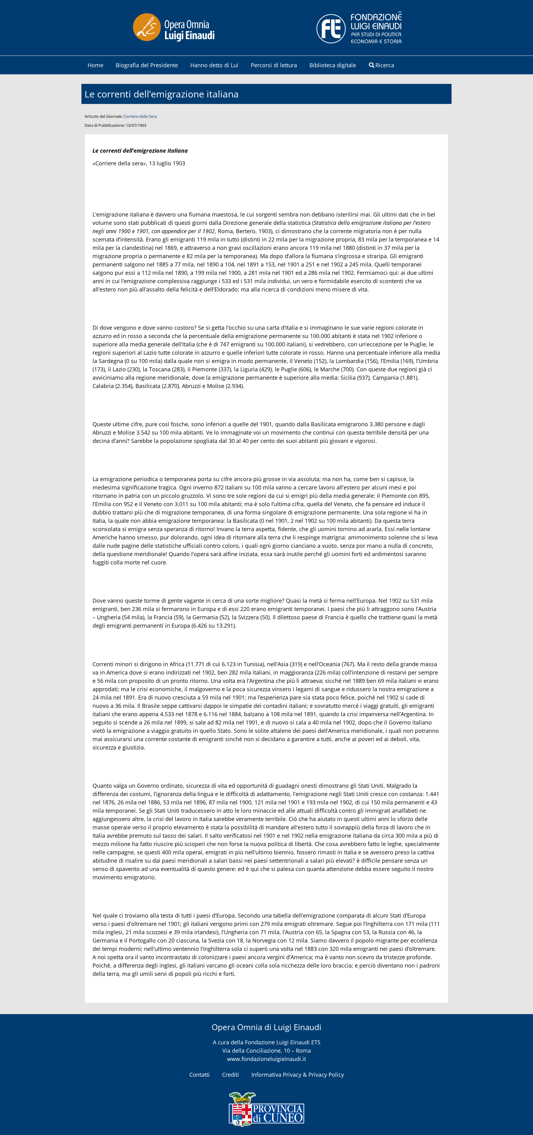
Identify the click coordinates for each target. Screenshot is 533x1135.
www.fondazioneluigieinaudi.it (266, 1059)
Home (95, 65)
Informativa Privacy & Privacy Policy (297, 1074)
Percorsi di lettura (274, 65)
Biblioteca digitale (332, 65)
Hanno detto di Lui (214, 65)
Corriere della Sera (140, 116)
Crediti (230, 1074)
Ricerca (384, 65)
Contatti (199, 1074)
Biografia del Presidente (147, 65)
